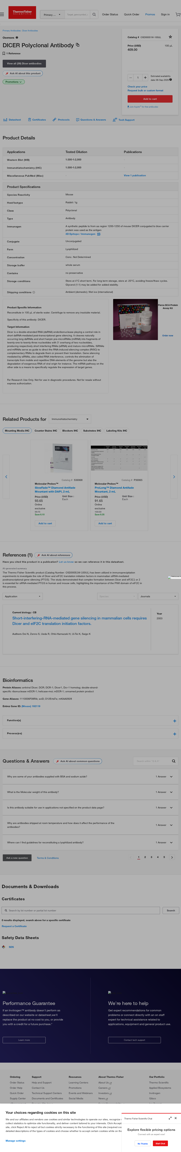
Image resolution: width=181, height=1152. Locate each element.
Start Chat (160, 1143)
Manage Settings (16, 1140)
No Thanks (143, 1143)
